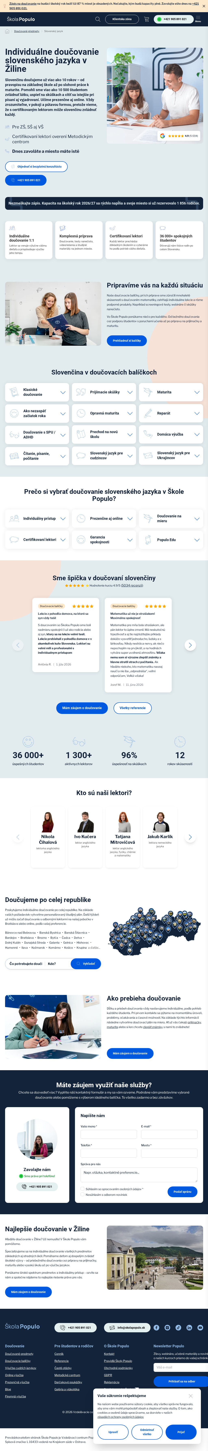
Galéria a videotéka (66, 1389)
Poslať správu (182, 1191)
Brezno (42, 937)
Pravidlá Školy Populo (118, 1361)
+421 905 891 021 (28, 180)
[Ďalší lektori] (190, 837)
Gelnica (68, 942)
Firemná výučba (15, 1396)
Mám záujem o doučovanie (82, 708)
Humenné (11, 947)
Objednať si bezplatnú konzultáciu (39, 166)
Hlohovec (83, 942)
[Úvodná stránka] (21, 19)
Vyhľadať (89, 963)
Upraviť (113, 1432)
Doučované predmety (19, 1353)
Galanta (54, 942)
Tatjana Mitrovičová (122, 839)
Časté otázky (63, 1368)
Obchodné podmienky (118, 1368)
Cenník (59, 1353)
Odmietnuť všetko (147, 1432)
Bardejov (11, 937)
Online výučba (14, 1375)
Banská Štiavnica (75, 932)
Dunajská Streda (35, 942)
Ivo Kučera (85, 836)
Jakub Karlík (160, 836)
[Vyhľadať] (98, 19)
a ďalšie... (94, 947)
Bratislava (27, 937)
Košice (68, 947)
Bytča (54, 937)
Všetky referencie (133, 708)
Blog (8, 1389)
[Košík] (146, 19)
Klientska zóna (122, 19)
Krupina (82, 947)
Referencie (61, 1361)
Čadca (66, 937)
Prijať (181, 1432)
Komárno (55, 947)
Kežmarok (38, 947)
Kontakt (109, 1353)
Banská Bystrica (50, 932)
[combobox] (169, 1153)
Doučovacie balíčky (17, 1361)
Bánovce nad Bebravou (20, 932)
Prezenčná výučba (17, 1382)
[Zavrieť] (204, 6)
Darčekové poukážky (68, 1382)
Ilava (25, 947)
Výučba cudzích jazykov (20, 1368)
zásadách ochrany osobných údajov (121, 1417)
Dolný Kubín (13, 942)
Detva (78, 937)
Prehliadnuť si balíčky (127, 340)
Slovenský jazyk (53, 31)
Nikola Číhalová (48, 839)
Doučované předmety (26, 31)
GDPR (108, 1375)
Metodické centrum (67, 1375)
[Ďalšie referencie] (190, 645)
